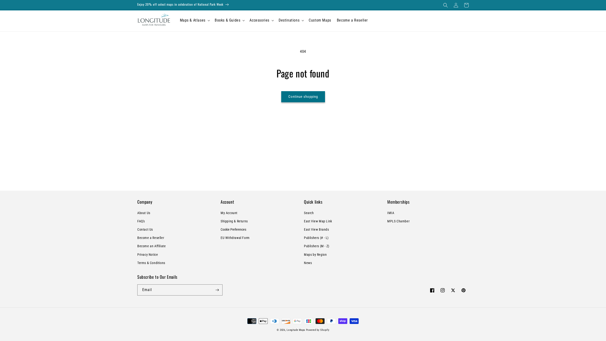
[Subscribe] (217, 290)
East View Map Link (318, 221)
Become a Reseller (150, 238)
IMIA (390, 213)
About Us (143, 213)
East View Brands (316, 229)
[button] (445, 5)
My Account (229, 213)
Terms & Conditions (151, 263)
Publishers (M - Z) (316, 246)
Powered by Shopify (318, 330)
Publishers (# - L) (316, 238)
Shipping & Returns (234, 221)
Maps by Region (315, 254)
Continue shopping (303, 96)
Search (309, 213)
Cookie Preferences (233, 229)
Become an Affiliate (151, 246)
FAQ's (141, 221)
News (308, 263)
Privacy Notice (147, 254)
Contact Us (145, 229)
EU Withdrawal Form (235, 238)
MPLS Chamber (398, 221)
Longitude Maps (296, 330)
